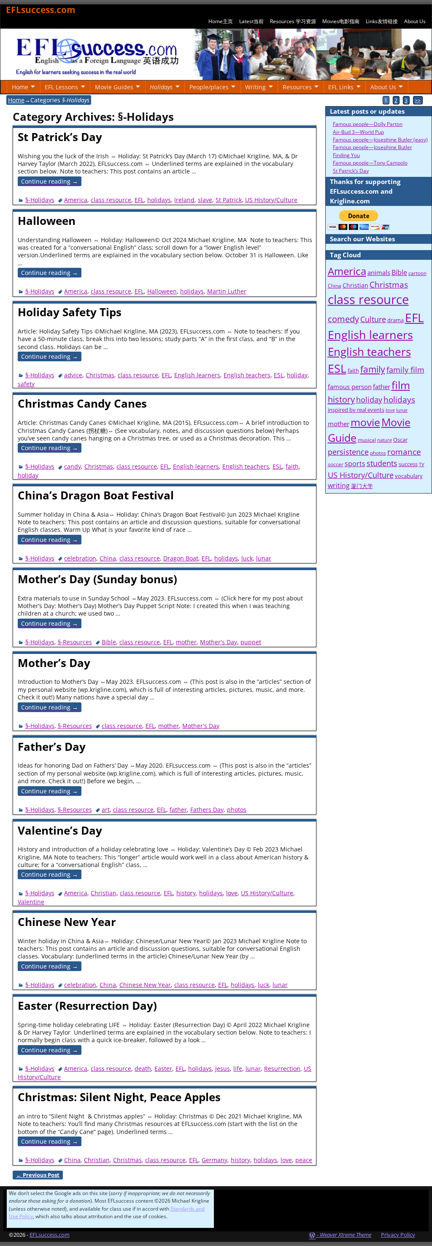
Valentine (31, 902)
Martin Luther (226, 291)
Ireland (184, 200)
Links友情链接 (382, 21)
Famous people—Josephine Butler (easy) (380, 139)
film (401, 385)
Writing (255, 87)
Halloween (47, 220)
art (106, 810)
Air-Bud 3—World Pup (358, 132)
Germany (214, 1160)
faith (292, 466)
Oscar (400, 439)
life (237, 1069)
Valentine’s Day (60, 830)
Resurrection (282, 1069)
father (178, 810)
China (108, 558)
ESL (279, 375)
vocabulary (409, 476)
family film (405, 370)
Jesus (222, 1069)
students (382, 463)
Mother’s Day (54, 662)
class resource (111, 200)
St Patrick (229, 200)
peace (303, 1160)
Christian (103, 893)
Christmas (100, 375)
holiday (297, 375)
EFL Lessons (61, 87)
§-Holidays (39, 200)
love (232, 893)
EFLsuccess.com (41, 10)
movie (365, 422)
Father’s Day (52, 746)
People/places (209, 87)
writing (339, 485)
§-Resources (75, 642)
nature (384, 440)
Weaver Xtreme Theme (345, 1234)
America (75, 200)
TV (421, 464)
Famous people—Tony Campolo (370, 162)
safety (26, 384)
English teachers (247, 375)
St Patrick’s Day (60, 136)
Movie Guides (114, 87)
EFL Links (341, 87)
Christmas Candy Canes (82, 403)
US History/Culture (271, 200)
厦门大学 (362, 486)
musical (367, 439)
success (408, 464)
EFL (139, 200)
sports (355, 463)
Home (20, 87)
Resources (297, 87)
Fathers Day (207, 810)
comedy (343, 319)
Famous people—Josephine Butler (372, 147)
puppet (250, 642)
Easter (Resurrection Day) (87, 1005)
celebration (80, 558)
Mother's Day (218, 642)
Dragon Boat (180, 558)
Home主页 (220, 21)
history (186, 893)
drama (395, 320)
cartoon (417, 273)
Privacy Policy (398, 1234)
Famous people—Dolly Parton (367, 124)
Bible (109, 642)
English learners (197, 375)
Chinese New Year (67, 921)
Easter (163, 1069)
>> (418, 100)
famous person (350, 386)
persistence (348, 452)
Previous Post (37, 1175)
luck (247, 558)
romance (404, 451)
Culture (373, 319)
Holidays (161, 87)
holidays (159, 200)
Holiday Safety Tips (70, 312)
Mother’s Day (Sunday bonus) (97, 579)
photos (236, 810)
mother (186, 642)
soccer (335, 464)
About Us (415, 21)
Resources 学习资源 (293, 21)
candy (72, 466)
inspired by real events (356, 410)
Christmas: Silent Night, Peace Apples (119, 1097)
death (143, 1069)
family (372, 369)
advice (73, 375)
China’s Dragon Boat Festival (96, 495)
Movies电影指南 (340, 21)
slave (205, 200)
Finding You (346, 155)
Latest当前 (251, 21)
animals (378, 272)
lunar (263, 558)
